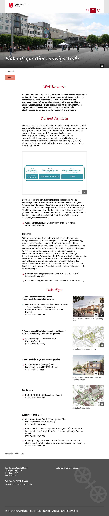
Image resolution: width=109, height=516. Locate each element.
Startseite (11, 71)
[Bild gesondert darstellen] (78, 192)
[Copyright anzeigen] (101, 66)
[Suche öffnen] (87, 10)
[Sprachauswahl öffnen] (98, 10)
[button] (10, 77)
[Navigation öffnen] (93, 10)
